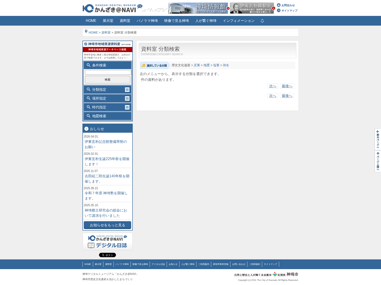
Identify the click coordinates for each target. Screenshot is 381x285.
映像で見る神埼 (140, 264)
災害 (197, 65)
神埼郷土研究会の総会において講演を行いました (106, 212)
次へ (272, 86)
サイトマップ (289, 10)
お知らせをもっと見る (107, 225)
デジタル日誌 (158, 264)
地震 (207, 65)
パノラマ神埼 (122, 264)
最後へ (287, 86)
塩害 (216, 65)
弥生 (226, 65)
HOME (93, 32)
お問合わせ (288, 5)
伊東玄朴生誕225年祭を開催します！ (107, 161)
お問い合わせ (238, 264)
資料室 (106, 32)
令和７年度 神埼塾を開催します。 (106, 195)
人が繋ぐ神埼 (187, 264)
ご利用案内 (203, 264)
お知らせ (173, 264)
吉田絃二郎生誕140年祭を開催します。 (107, 178)
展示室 (98, 264)
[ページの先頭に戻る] (376, 161)
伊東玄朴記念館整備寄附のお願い (106, 144)
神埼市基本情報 (220, 264)
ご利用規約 (254, 264)
